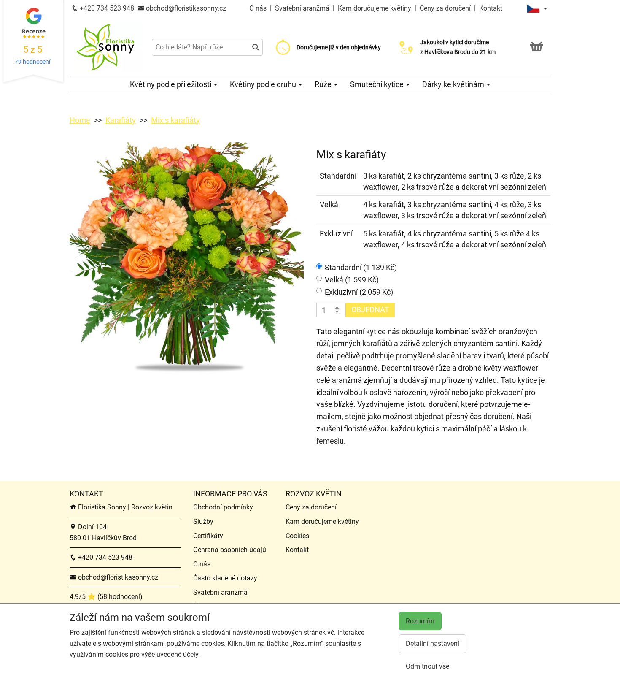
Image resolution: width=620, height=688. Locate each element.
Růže (324, 84)
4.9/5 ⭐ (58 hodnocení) (106, 597)
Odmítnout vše (427, 666)
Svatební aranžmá (303, 8)
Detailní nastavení (432, 643)
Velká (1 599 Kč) (352, 279)
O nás (258, 8)
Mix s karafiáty (175, 120)
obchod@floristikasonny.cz (185, 8)
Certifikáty (208, 536)
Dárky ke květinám (454, 84)
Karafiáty (120, 120)
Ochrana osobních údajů (229, 550)
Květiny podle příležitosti (171, 84)
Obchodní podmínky (223, 507)
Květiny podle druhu (264, 84)
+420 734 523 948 (106, 8)
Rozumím (420, 621)
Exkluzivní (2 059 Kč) (359, 291)
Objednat (370, 309)
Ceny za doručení (445, 8)
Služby (203, 521)
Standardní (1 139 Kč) (361, 267)
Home (80, 120)
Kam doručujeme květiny (374, 8)
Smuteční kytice (377, 84)
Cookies (297, 536)
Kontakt (490, 8)
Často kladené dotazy (225, 578)
